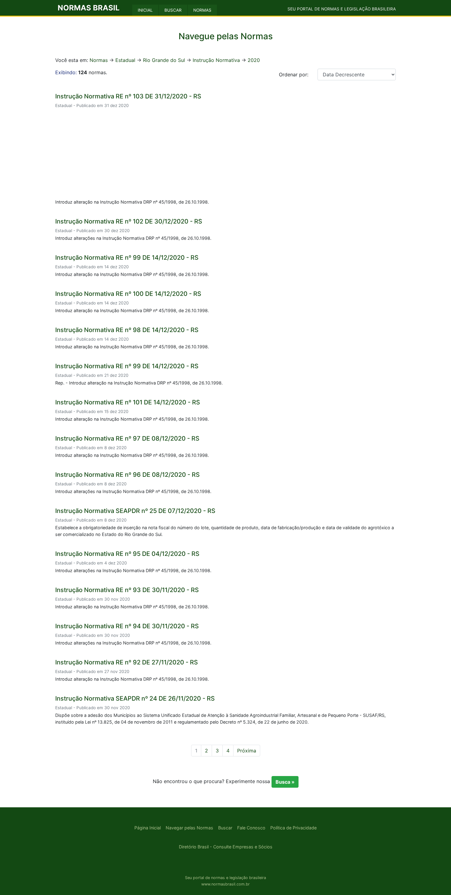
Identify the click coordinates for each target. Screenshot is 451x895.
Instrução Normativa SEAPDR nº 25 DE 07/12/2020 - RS (135, 510)
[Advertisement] (225, 154)
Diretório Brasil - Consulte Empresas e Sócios (225, 846)
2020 (254, 60)
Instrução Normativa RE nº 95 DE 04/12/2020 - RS (127, 553)
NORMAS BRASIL (89, 7)
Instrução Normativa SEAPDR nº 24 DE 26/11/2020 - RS (135, 698)
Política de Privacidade (293, 827)
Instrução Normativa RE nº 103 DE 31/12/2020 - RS (128, 96)
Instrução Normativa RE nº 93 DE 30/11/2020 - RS (127, 590)
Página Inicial (147, 827)
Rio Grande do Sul (164, 60)
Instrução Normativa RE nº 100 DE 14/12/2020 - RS (128, 293)
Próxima (246, 751)
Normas (99, 60)
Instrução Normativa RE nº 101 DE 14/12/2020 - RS (127, 402)
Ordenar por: (293, 74)
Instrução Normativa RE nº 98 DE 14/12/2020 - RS (127, 330)
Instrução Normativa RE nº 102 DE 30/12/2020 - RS (128, 221)
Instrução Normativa (216, 60)
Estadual (125, 60)
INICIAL (145, 10)
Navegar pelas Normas (189, 827)
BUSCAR (173, 10)
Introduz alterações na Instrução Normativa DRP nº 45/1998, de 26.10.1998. (133, 238)
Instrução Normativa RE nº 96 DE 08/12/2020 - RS (127, 474)
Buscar (225, 827)
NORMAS (202, 10)
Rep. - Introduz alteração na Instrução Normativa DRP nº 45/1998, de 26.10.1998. (139, 382)
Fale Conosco (251, 827)
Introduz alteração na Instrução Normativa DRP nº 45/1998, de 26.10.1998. (132, 202)
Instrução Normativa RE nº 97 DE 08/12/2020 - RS (127, 438)
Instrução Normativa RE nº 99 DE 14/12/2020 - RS (127, 257)
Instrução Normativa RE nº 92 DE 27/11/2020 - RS (126, 662)
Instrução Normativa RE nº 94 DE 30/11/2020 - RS (127, 626)
